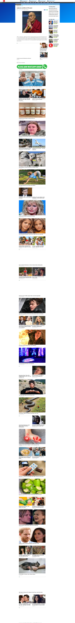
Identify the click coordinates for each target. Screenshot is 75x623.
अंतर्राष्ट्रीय (48, 2)
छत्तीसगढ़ (24, 2)
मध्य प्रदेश (38, 2)
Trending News (52, 6)
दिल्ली (33, 2)
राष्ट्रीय (30, 2)
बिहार (35, 2)
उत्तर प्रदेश (27, 2)
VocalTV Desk (20, 9)
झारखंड (41, 2)
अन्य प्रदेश (44, 2)
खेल (50, 2)
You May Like (51, 19)
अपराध (52, 2)
